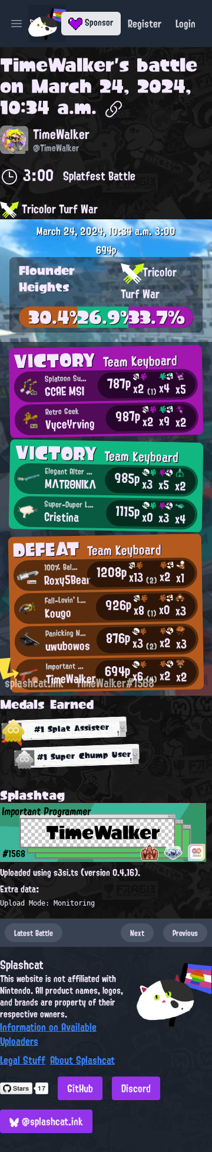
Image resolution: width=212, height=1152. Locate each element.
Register (144, 23)
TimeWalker (57, 65)
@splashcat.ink (51, 1121)
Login (185, 23)
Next (137, 933)
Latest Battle (33, 933)
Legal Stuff (22, 1060)
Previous (185, 933)
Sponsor (98, 22)
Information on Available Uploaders (48, 1034)
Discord (136, 1088)
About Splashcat (82, 1060)
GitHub (80, 1088)
